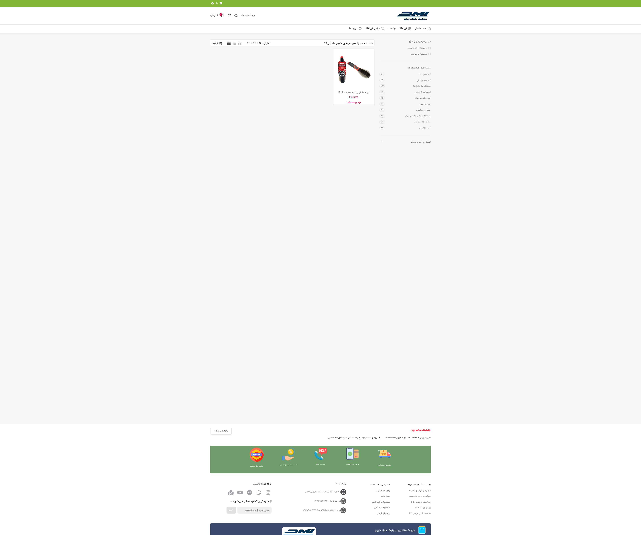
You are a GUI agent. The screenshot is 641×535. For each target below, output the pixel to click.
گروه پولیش (425, 127)
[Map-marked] (230, 492)
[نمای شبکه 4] (229, 43)
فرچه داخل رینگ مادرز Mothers (354, 92)
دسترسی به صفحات (380, 484)
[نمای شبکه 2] (239, 43)
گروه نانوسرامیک (423, 98)
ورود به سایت (383, 490)
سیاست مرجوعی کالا (421, 502)
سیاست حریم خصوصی (419, 496)
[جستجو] (236, 15)
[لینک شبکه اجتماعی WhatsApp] (217, 3)
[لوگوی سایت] (413, 15)
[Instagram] (268, 492)
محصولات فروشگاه (381, 502)
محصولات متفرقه (422, 122)
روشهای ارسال (383, 513)
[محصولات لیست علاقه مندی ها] (229, 15)
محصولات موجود (419, 54)
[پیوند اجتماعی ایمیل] (221, 3)
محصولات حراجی (382, 507)
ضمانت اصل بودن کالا (420, 513)
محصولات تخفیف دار (417, 48)
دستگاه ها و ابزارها (422, 86)
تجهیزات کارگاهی (423, 92)
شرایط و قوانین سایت (420, 490)
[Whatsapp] (258, 492)
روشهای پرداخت (423, 507)
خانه (370, 43)
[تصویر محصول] (353, 69)
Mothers (353, 97)
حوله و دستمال (423, 110)
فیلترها (215, 43)
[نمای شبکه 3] (234, 43)
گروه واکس (425, 104)
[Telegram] (249, 492)
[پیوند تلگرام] (212, 3)
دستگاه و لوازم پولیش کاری (418, 116)
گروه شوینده (425, 74)
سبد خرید (385, 496)
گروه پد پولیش (423, 80)
